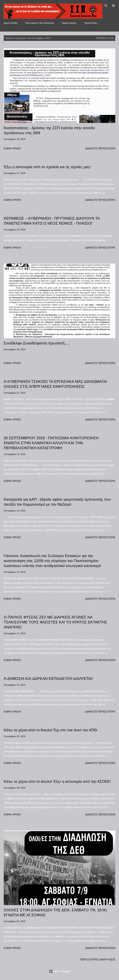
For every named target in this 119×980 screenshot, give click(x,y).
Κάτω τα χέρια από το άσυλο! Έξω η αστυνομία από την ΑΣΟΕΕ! (57, 781)
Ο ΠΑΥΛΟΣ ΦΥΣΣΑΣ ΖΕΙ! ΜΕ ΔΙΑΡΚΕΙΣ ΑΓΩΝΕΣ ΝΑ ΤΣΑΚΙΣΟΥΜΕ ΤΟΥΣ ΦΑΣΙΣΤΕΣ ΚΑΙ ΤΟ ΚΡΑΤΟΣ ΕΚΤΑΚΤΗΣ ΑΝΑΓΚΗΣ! (55, 622)
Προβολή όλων (105, 38)
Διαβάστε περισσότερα (100, 148)
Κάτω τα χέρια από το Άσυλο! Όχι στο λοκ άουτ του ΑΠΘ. (51, 730)
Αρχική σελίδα (10, 23)
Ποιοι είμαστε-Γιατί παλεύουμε (39, 23)
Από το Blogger (61, 971)
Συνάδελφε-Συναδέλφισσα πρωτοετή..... (37, 343)
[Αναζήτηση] (106, 5)
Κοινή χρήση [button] (12, 148)
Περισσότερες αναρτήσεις (97, 959)
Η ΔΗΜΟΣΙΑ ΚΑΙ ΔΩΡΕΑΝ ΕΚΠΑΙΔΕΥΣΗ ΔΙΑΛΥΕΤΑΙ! (48, 678)
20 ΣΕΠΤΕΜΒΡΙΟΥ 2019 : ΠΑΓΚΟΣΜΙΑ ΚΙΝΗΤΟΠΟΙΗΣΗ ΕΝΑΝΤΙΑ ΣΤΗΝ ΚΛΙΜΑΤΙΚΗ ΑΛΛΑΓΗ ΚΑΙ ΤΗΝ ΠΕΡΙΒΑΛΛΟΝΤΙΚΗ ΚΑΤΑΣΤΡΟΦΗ (51, 443)
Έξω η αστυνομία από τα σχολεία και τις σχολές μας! (47, 167)
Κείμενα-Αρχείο (69, 23)
